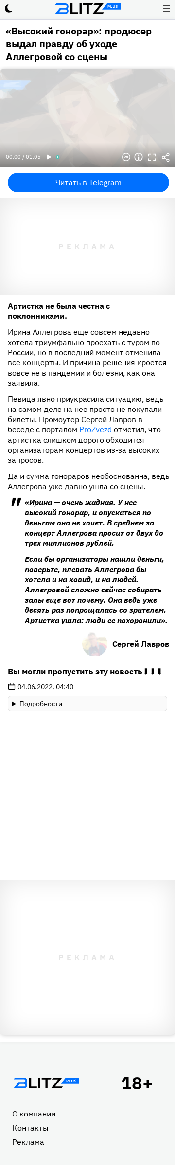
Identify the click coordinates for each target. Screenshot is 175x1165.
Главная (46, 1083)
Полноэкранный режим (152, 157)
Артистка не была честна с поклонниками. (59, 311)
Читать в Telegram (88, 182)
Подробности (40, 703)
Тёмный (9, 8)
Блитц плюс (87, 8)
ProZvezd (95, 429)
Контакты (30, 1127)
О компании (33, 1113)
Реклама (28, 1142)
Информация (138, 157)
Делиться (166, 157)
